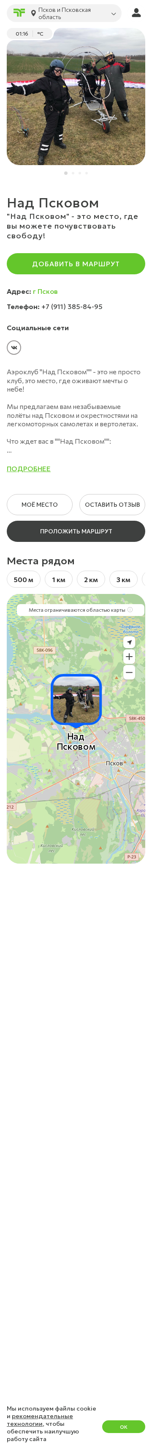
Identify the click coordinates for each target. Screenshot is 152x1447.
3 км (123, 579)
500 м (23, 579)
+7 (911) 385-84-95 (72, 306)
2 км (91, 579)
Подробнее (29, 468)
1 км (58, 579)
